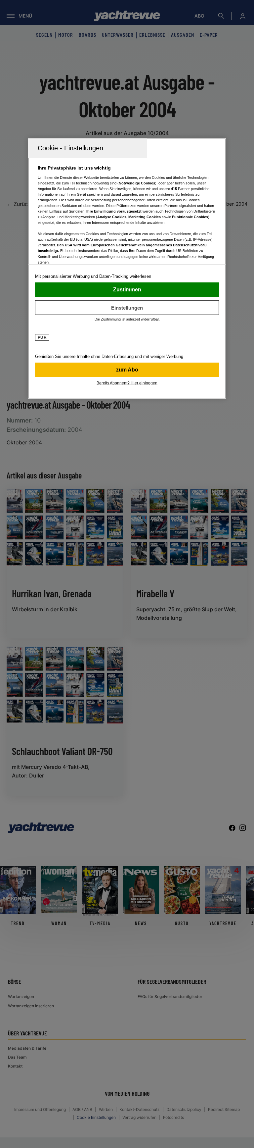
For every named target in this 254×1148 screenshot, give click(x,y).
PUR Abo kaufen (127, 370)
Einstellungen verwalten (127, 307)
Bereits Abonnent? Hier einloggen (127, 383)
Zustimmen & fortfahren (127, 289)
